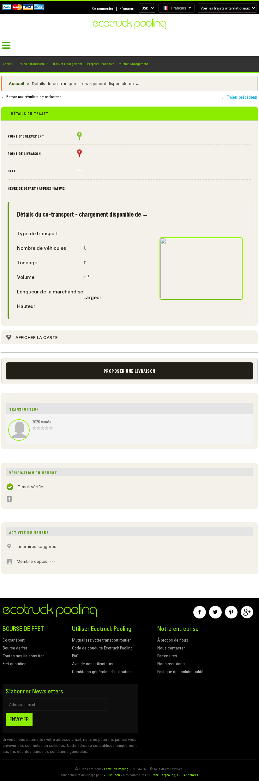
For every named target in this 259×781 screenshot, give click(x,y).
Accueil (8, 64)
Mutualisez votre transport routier (101, 640)
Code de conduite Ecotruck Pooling (102, 647)
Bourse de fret (15, 647)
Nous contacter (171, 647)
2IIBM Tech (112, 774)
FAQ (75, 655)
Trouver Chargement (67, 64)
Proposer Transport (100, 64)
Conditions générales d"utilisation (102, 671)
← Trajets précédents (239, 97)
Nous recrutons (171, 663)
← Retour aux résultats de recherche (31, 96)
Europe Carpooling (162, 774)
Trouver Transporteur (33, 64)
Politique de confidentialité (180, 671)
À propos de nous (172, 640)
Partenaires (167, 655)
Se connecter (102, 8)
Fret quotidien (15, 663)
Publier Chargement (133, 64)
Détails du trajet (29, 113)
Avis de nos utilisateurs (92, 663)
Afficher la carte (36, 337)
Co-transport (14, 640)
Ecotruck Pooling (116, 768)
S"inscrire (127, 8)
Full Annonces (187, 774)
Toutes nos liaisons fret (23, 655)
